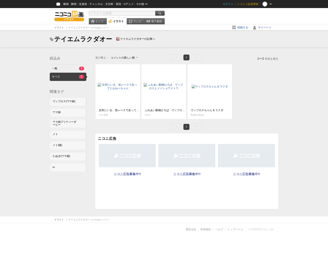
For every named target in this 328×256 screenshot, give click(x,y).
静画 (74, 4)
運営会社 (191, 229)
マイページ (264, 27)
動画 (66, 4)
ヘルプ (219, 229)
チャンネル (96, 4)
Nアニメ (129, 4)
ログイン (228, 4)
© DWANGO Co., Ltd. (261, 229)
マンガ (137, 21)
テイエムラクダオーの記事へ (137, 38)
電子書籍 (156, 21)
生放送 (83, 4)
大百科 (109, 4)
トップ (99, 21)
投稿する (242, 27)
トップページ (235, 229)
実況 (118, 4)
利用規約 (205, 229)
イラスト (118, 21)
